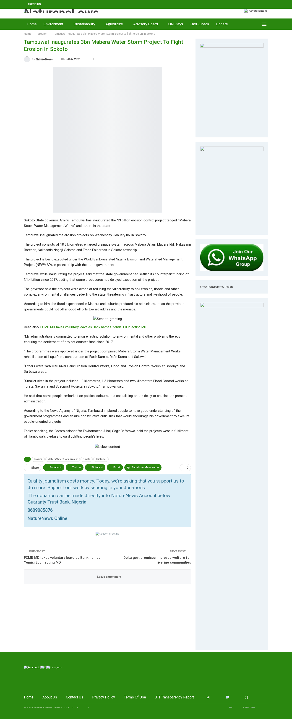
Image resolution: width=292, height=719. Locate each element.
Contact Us (74, 697)
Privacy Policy (103, 697)
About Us (49, 697)
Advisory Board (145, 24)
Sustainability (84, 24)
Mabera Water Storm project (63, 459)
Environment (53, 24)
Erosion (38, 459)
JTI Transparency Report (174, 697)
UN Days (175, 24)
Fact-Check (199, 24)
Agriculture (114, 24)
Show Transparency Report (216, 286)
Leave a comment (108, 576)
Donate (222, 24)
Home (32, 24)
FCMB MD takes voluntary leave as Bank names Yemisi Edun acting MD (93, 327)
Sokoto (86, 459)
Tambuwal (101, 459)
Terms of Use (135, 697)
